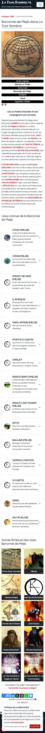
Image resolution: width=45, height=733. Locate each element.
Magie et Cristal (17, 126)
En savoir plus (18, 722)
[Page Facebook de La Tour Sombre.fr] (1, 714)
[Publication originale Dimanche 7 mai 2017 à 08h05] (35, 699)
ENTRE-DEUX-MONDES (28, 150)
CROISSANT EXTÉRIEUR (12, 147)
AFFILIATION (8, 186)
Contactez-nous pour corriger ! (22, 688)
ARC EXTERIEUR (9, 183)
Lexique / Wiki (8, 16)
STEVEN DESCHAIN (10, 165)
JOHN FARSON (8, 174)
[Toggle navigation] (40, 4)
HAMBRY (14, 123)
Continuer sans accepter (15, 726)
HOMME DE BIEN (12, 180)
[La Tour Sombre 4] (3, 104)
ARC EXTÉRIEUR (33, 144)
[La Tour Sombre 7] (5, 104)
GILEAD (34, 138)
